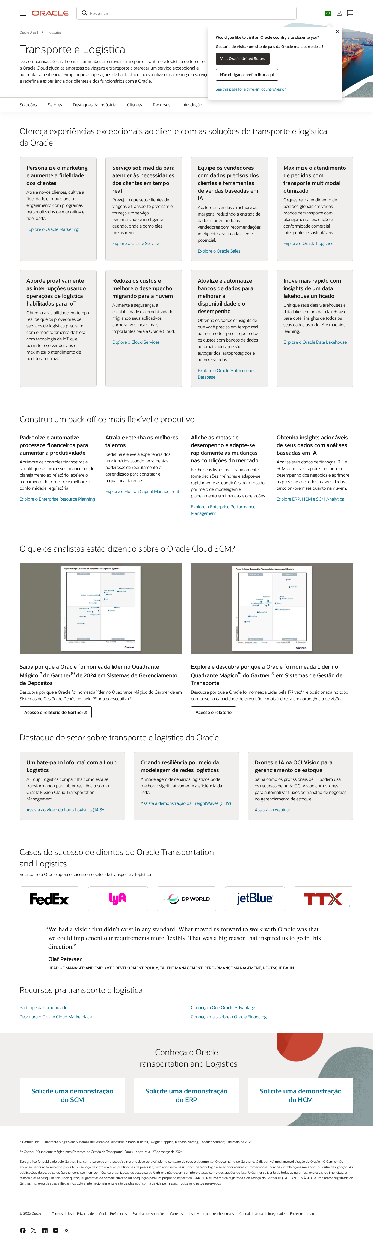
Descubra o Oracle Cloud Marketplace (56, 1016)
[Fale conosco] (350, 13)
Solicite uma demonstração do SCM (72, 1095)
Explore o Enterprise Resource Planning (57, 499)
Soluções (28, 104)
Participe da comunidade (43, 1007)
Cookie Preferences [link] (113, 1213)
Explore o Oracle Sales (219, 251)
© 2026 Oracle (30, 1213)
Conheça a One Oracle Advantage (223, 1007)
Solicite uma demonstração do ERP (186, 1095)
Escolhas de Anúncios (148, 1213)
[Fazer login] (339, 13)
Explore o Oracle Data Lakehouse (315, 342)
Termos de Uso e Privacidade (73, 1213)
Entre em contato (302, 1213)
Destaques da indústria (94, 104)
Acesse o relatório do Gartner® (55, 712)
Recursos (161, 104)
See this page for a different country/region (251, 89)
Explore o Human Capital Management (142, 491)
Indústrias (54, 32)
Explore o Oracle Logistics (308, 243)
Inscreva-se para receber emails (211, 1213)
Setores (55, 104)
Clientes (134, 104)
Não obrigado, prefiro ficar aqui (247, 74)
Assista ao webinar (272, 809)
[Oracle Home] (50, 13)
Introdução (191, 104)
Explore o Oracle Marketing (52, 229)
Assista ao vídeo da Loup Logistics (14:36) (66, 809)
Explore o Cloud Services (135, 342)
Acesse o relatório (214, 712)
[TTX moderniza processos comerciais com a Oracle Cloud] (323, 899)
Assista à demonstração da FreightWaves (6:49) (186, 803)
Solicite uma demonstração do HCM (301, 1095)
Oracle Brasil (29, 32)
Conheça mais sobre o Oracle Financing (229, 1016)
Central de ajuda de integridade (262, 1213)
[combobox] (186, 13)
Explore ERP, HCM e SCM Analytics (310, 499)
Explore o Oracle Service (135, 243)
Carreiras (176, 1213)
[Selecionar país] (328, 13)
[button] (23, 13)
